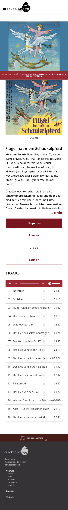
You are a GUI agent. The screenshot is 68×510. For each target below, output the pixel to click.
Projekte (10, 491)
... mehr (56, 212)
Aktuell (11, 473)
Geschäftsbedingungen (15, 462)
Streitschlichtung (12, 464)
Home (4, 74)
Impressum (10, 459)
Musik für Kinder (18, 74)
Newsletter (13, 482)
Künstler (11, 479)
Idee (10, 476)
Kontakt (11, 485)
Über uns (10, 470)
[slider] (56, 283)
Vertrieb (10, 497)
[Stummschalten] (49, 283)
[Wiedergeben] (9, 283)
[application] (34, 283)
